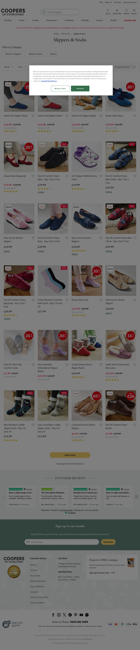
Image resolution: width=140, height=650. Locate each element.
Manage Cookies (60, 88)
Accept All (80, 88)
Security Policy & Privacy (49, 81)
